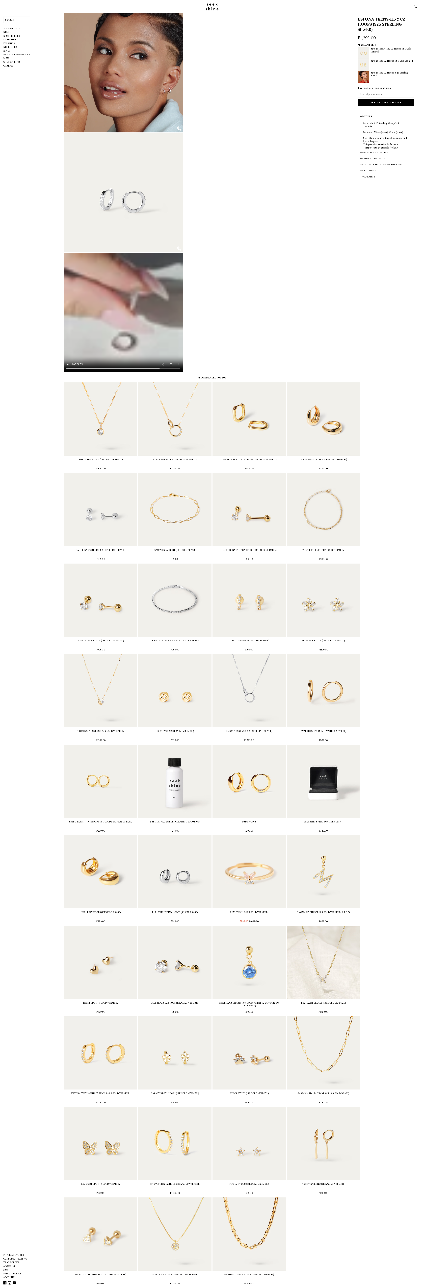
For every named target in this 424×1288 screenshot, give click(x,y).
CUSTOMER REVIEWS (15, 1258)
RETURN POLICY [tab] (371, 170)
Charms (8, 65)
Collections (11, 62)
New (6, 32)
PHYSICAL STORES (13, 1255)
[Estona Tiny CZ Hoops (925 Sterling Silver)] (386, 81)
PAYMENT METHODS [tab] (373, 158)
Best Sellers (11, 36)
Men (6, 58)
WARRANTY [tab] (368, 176)
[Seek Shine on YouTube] (14, 1282)
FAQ (5, 1269)
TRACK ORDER (11, 1262)
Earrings (9, 43)
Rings (6, 51)
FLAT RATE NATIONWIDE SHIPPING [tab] (382, 164)
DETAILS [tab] (367, 116)
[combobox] (16, 20)
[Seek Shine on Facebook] (5, 1282)
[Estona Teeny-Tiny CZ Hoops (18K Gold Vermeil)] (386, 57)
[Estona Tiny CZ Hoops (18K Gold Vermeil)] (386, 70)
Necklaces (10, 47)
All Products (12, 28)
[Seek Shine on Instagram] (10, 1282)
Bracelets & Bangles (16, 54)
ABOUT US (9, 1266)
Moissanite (10, 39)
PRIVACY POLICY (12, 1273)
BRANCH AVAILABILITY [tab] (375, 152)
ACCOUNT (9, 1277)
